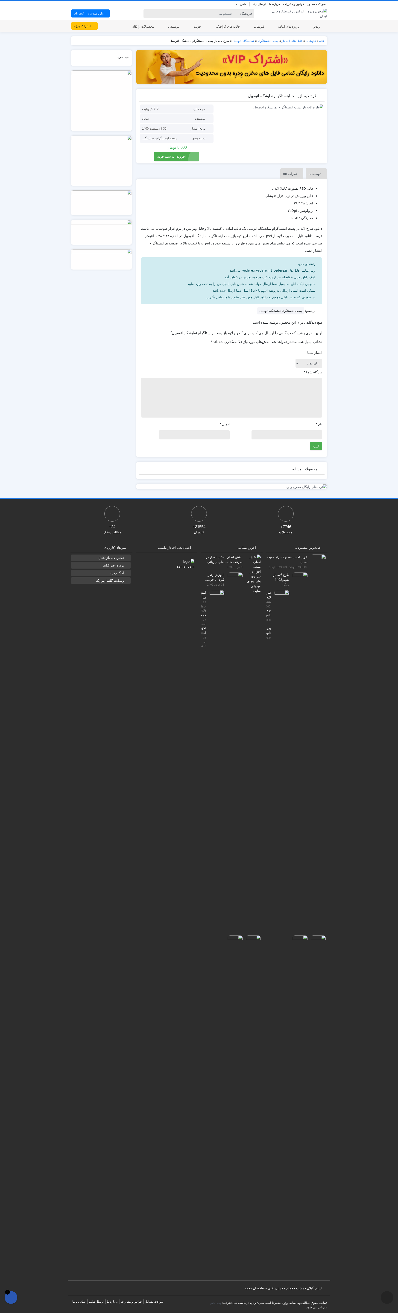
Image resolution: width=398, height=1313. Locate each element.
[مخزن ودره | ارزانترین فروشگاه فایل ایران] (296, 13)
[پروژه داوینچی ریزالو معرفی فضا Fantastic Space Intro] (316, 1107)
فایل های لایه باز (292, 41)
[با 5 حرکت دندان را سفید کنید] (252, 1107)
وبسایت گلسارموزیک (110, 580)
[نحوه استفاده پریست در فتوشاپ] (233, 1107)
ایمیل (225, 424)
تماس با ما (241, 4)
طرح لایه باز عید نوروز (268, 594)
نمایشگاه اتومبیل (243, 41)
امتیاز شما (314, 352)
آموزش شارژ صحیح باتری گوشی (203, 594)
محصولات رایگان (143, 26)
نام (319, 424)
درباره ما (274, 4)
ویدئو (316, 26)
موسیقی (174, 26)
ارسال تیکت (258, 4)
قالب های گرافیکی (227, 26)
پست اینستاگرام (268, 41)
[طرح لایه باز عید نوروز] (280, 762)
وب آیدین (215, 1303)
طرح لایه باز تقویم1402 (281, 576)
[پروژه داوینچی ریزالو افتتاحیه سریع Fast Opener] (298, 1107)
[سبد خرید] (11, 1297)
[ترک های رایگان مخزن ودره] (231, 486)
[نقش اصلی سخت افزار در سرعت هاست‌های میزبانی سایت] (252, 573)
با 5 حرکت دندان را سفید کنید (203, 612)
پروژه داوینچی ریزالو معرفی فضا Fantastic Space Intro (268, 612)
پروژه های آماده (288, 26)
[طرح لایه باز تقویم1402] (298, 744)
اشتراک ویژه (83, 26)
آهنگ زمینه (117, 573)
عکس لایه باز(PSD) (111, 557)
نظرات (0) (290, 174)
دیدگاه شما (313, 372)
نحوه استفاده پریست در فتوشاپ (203, 630)
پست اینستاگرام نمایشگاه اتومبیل (280, 311)
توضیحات (314, 173)
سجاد (145, 118)
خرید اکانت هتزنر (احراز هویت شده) (287, 559)
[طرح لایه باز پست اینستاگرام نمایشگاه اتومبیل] (270, 107)
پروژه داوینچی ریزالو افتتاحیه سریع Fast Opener (268, 630)
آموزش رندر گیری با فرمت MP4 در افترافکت (214, 576)
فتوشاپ (259, 26)
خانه (322, 41)
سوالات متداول (316, 4)
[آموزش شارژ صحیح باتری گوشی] (215, 762)
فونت (197, 26)
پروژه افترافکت (113, 565)
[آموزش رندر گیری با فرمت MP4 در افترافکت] (233, 744)
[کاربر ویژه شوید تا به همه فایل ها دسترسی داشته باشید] (231, 67)
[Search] (147, 13)
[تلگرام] (74, 4)
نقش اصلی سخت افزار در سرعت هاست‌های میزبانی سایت (224, 559)
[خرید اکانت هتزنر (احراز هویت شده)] (316, 727)
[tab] (315, 173)
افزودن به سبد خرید (171, 156)
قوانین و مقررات (293, 4)
